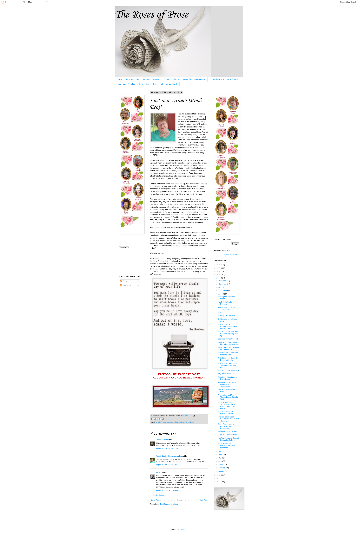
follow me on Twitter (231, 254)
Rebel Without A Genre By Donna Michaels (228, 359)
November (222, 284)
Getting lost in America (226, 316)
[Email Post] (193, 415)
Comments (126, 285)
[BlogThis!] (155, 418)
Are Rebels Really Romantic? (225, 303)
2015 (218, 275)
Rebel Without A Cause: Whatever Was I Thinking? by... (227, 385)
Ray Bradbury (180, 422)
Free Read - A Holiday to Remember (133, 84)
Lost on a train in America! (228, 339)
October (221, 287)
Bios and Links (132, 79)
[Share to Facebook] (160, 418)
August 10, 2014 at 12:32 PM (167, 448)
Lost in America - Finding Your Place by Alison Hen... (227, 365)
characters (170, 422)
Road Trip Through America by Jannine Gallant (228, 348)
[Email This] (152, 418)
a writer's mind (161, 422)
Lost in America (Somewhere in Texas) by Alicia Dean (227, 326)
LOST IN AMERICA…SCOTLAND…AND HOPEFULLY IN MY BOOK (226, 405)
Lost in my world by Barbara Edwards (226, 413)
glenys (159, 472)
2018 (218, 265)
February (222, 468)
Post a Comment (159, 495)
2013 (218, 475)
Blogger (184, 529)
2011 (218, 482)
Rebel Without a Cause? (227, 431)
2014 (218, 278)
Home (119, 79)
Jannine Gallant (162, 440)
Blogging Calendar (151, 79)
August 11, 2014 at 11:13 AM (167, 490)
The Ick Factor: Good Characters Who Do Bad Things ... (228, 419)
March (221, 465)
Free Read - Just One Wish (165, 84)
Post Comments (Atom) (169, 504)
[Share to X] (157, 418)
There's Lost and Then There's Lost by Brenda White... (228, 397)
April (220, 461)
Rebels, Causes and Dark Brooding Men (228, 354)
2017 (218, 268)
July (220, 451)
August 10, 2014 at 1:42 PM (166, 465)
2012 (218, 478)
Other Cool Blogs (171, 79)
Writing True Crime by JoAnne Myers (226, 308)
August (221, 294)
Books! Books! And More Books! (224, 79)
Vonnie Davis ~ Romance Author (169, 456)
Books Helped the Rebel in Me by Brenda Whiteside (228, 343)
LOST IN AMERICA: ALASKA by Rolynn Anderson (226, 445)
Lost (219, 312)
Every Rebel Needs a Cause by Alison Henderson (226, 426)
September (222, 291)
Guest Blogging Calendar (194, 79)
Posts (124, 281)
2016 (218, 271)
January (221, 471)
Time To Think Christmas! (227, 435)
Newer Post (155, 500)
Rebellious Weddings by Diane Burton (227, 378)
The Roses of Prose (151, 15)
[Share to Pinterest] (163, 418)
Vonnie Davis (189, 422)
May (220, 458)
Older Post (203, 500)
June (220, 455)
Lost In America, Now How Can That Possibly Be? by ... (228, 334)
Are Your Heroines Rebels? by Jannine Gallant (228, 439)
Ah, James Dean (224, 374)
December (222, 281)
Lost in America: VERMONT (228, 371)
